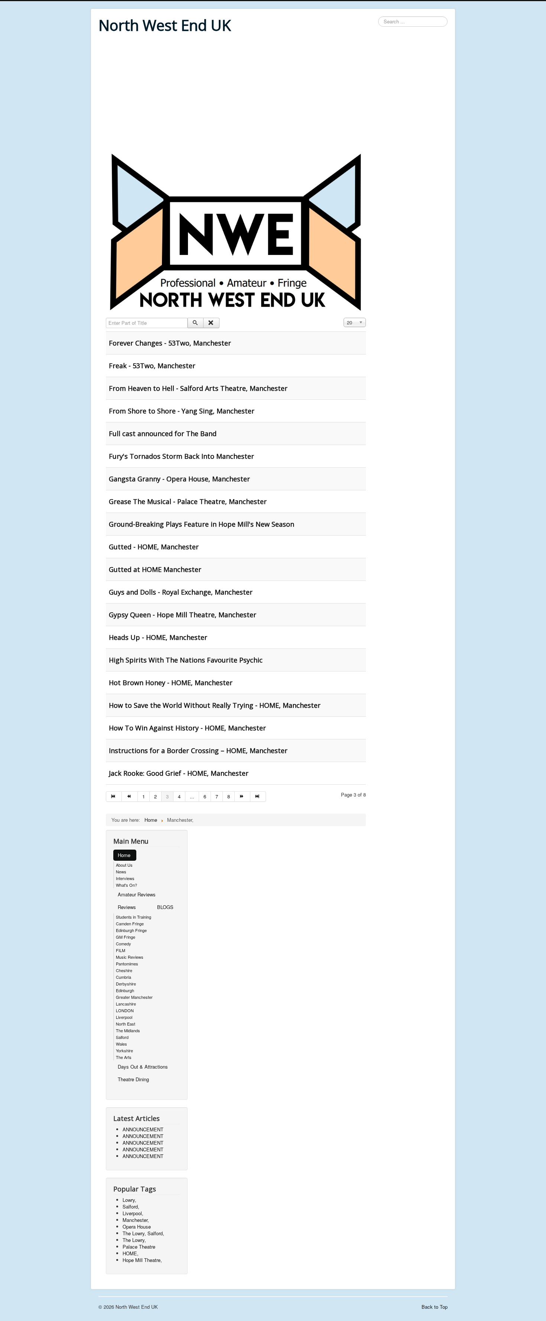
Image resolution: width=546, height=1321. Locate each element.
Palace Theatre (139, 1246)
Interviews (125, 878)
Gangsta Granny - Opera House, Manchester (179, 478)
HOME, (131, 1253)
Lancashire (126, 1004)
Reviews (127, 906)
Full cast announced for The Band (163, 433)
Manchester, (136, 1219)
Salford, (131, 1206)
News (121, 871)
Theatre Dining (133, 1079)
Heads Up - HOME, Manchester (158, 637)
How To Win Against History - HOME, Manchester (187, 727)
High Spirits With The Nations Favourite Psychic (186, 659)
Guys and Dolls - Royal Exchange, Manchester (181, 592)
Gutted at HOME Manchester (155, 569)
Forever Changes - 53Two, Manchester (170, 343)
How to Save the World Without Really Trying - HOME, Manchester (215, 705)
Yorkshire (124, 1050)
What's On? (126, 885)
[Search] (196, 323)
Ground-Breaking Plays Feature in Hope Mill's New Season (201, 524)
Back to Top (435, 1306)
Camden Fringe (130, 923)
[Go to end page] (258, 796)
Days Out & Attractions (143, 1066)
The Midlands (128, 1030)
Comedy (123, 943)
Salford (122, 1037)
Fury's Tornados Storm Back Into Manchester (181, 456)
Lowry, (129, 1199)
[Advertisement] (273, 93)
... (192, 796)
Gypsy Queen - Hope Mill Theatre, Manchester (182, 614)
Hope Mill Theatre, (142, 1259)
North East (125, 1024)
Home (124, 855)
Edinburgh (125, 990)
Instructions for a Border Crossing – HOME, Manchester (198, 750)
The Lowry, (134, 1239)
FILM (120, 950)
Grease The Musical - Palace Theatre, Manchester (188, 501)
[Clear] (211, 323)
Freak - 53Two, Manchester (152, 365)
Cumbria (123, 977)
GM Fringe (125, 937)
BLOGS (165, 906)
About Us (124, 865)
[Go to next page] (242, 796)
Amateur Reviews (137, 894)
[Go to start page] (114, 796)
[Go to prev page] (129, 796)
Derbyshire (126, 984)
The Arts (123, 1057)
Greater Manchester (134, 997)
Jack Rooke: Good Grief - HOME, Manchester (178, 773)
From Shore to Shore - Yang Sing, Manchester (181, 410)
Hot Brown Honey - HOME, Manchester (171, 682)
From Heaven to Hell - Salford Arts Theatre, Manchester (198, 388)
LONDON (125, 1010)
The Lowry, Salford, (143, 1233)
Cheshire (124, 970)
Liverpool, (133, 1213)
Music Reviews (129, 957)
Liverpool (124, 1017)
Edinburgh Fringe (131, 930)
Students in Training (133, 917)
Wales (121, 1044)
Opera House (137, 1226)
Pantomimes (127, 964)
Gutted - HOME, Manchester (154, 546)
